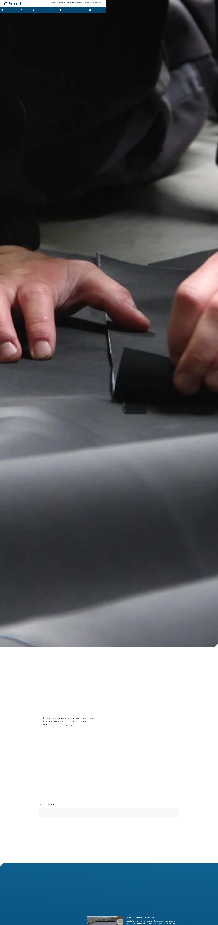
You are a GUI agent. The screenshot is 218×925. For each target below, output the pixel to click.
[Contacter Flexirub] (2, 29)
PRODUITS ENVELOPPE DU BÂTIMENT (15, 10)
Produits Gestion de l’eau (44, 10)
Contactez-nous (96, 3)
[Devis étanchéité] (2, 37)
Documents (96, 10)
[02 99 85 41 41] (2, 33)
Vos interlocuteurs (82, 3)
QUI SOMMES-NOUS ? (57, 3)
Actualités (70, 3)
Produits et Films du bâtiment (72, 10)
